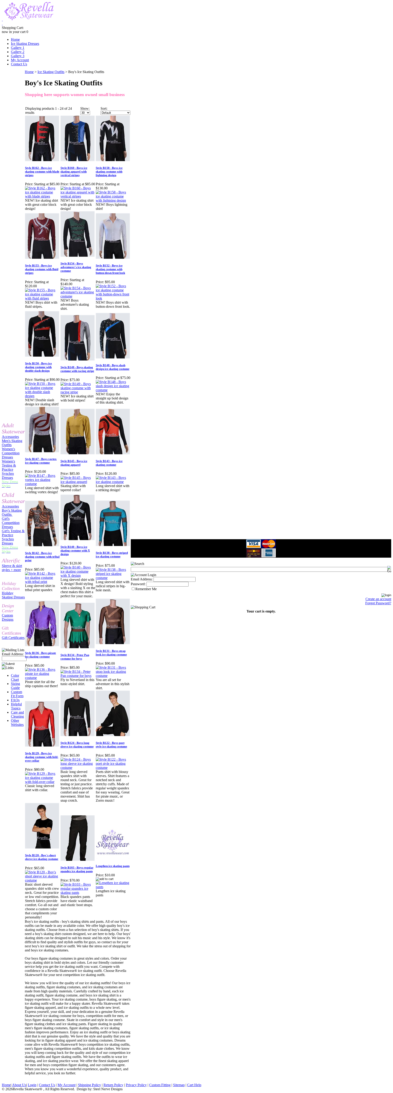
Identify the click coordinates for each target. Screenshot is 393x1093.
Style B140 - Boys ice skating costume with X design (75, 550)
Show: (85, 108)
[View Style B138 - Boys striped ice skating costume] (113, 578)
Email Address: (13, 654)
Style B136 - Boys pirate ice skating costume (40, 654)
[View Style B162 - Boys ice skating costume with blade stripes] (42, 196)
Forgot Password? (378, 603)
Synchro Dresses (8, 476)
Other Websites (17, 723)
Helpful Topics (16, 706)
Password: (138, 584)
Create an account (378, 599)
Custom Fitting (160, 1085)
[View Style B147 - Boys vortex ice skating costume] (42, 484)
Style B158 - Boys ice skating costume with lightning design (109, 171)
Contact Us (19, 64)
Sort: (104, 108)
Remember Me (146, 589)
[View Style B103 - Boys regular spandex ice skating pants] (77, 893)
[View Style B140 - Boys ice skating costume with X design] (77, 575)
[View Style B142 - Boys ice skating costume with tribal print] (42, 582)
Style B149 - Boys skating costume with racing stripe (77, 369)
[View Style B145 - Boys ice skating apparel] (77, 482)
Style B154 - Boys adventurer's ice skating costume (75, 267)
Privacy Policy (136, 1085)
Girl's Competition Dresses (11, 523)
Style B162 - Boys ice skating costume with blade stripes (42, 171)
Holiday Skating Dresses (13, 595)
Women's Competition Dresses (11, 453)
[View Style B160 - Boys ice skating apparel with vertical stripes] (77, 196)
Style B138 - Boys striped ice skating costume (112, 554)
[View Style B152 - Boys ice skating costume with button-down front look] (113, 298)
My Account (20, 60)
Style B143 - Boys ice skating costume (109, 462)
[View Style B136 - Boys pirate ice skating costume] (42, 678)
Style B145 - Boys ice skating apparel (73, 462)
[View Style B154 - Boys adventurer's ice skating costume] (77, 296)
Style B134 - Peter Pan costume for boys (74, 656)
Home (15, 39)
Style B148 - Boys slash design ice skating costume (112, 367)
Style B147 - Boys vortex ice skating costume (41, 460)
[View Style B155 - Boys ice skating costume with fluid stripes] (42, 298)
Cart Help (194, 1085)
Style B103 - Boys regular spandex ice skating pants (76, 869)
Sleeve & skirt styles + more (12, 568)
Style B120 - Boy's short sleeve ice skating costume (41, 857)
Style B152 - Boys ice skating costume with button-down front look (110, 269)
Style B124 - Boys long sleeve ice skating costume (77, 744)
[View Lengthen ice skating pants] (113, 887)
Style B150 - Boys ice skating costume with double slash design (38, 367)
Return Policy (113, 1085)
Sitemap (179, 1085)
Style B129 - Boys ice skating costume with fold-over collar (41, 757)
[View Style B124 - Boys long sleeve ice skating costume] (77, 768)
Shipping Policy (89, 1085)
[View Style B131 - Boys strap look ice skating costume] (113, 676)
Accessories (10, 437)
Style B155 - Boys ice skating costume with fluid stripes (41, 269)
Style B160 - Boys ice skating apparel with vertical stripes (73, 171)
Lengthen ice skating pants (113, 866)
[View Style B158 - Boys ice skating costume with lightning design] (113, 200)
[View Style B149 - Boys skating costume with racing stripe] (77, 392)
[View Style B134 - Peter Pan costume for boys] (77, 676)
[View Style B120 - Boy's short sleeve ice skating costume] (42, 880)
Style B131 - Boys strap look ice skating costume (111, 652)
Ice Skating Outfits (51, 72)
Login (32, 1085)
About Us (19, 1085)
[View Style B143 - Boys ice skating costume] (113, 482)
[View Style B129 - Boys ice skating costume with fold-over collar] (42, 782)
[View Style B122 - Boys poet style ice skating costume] (113, 768)
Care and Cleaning (17, 714)
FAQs (15, 700)
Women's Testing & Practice (9, 465)
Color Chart (15, 677)
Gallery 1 (17, 48)
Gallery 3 (17, 56)
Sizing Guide (15, 686)
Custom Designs (7, 617)
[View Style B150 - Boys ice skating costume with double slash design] (42, 396)
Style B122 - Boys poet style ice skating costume (111, 744)
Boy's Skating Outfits (12, 512)
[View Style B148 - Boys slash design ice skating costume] (113, 390)
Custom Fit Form (17, 694)
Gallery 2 (17, 52)
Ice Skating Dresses (25, 44)
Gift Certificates (13, 638)
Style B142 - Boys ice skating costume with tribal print (42, 556)
